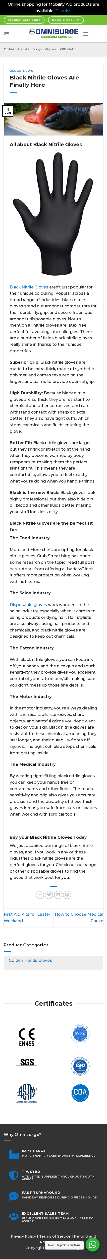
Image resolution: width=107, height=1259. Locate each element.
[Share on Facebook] (40, 895)
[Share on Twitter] (49, 895)
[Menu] (86, 34)
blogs (15, 70)
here (14, 568)
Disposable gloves (28, 604)
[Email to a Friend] (58, 895)
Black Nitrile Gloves (29, 287)
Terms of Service (55, 1236)
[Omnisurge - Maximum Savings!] (53, 34)
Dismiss (63, 10)
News (28, 70)
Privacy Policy (23, 1236)
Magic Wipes (44, 49)
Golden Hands (16, 49)
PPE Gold (67, 49)
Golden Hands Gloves (30, 960)
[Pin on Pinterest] (67, 895)
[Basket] (6, 33)
